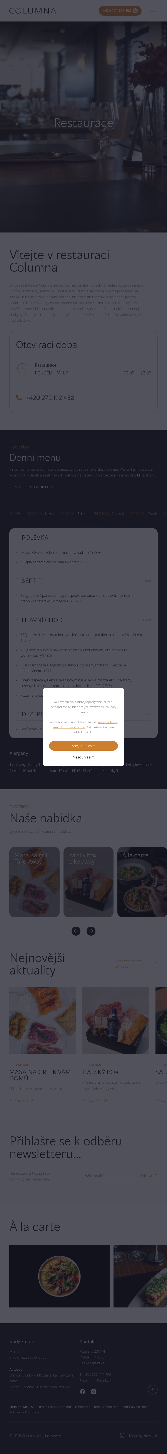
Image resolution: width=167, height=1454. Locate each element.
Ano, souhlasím (83, 745)
